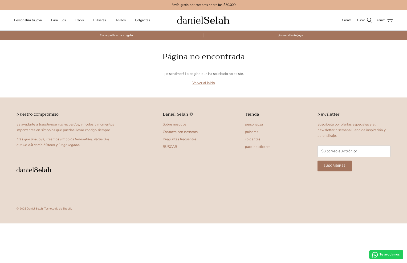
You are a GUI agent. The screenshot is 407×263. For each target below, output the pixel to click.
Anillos (120, 20)
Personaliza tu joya (28, 20)
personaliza (254, 124)
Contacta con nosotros (180, 131)
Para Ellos (58, 20)
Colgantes (142, 20)
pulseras (251, 131)
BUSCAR (170, 146)
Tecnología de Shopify (58, 208)
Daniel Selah (35, 208)
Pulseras (99, 20)
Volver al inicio (203, 83)
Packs (79, 20)
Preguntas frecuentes (179, 139)
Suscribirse (335, 166)
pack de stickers (257, 146)
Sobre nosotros (174, 124)
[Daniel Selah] (203, 20)
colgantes (252, 139)
